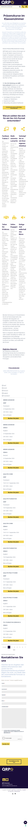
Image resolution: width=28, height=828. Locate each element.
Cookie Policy (18, 789)
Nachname (4, 689)
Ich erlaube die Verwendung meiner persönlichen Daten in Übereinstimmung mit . (14, 731)
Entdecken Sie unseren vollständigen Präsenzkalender (14, 107)
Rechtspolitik (7, 732)
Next (14, 649)
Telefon (4, 694)
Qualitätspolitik (17, 791)
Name (3, 683)
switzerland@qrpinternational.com (9, 785)
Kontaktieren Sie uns (14, 761)
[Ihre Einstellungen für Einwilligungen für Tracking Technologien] (25, 825)
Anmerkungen (5, 706)
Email (3, 700)
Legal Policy (13, 789)
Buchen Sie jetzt (13, 418)
